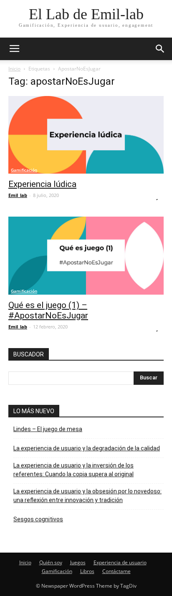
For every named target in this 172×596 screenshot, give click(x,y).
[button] (160, 49)
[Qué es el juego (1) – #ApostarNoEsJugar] (86, 255)
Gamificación (24, 170)
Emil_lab (17, 195)
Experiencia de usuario (120, 562)
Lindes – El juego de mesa (47, 429)
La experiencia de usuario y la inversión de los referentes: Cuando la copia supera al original (73, 469)
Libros (87, 571)
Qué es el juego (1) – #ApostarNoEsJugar (48, 310)
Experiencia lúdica (42, 184)
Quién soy (50, 562)
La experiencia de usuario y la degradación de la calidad (86, 448)
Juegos (78, 562)
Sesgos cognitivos (38, 519)
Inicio (14, 68)
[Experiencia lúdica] (86, 135)
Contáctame (116, 571)
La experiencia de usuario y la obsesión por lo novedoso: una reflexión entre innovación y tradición (87, 495)
